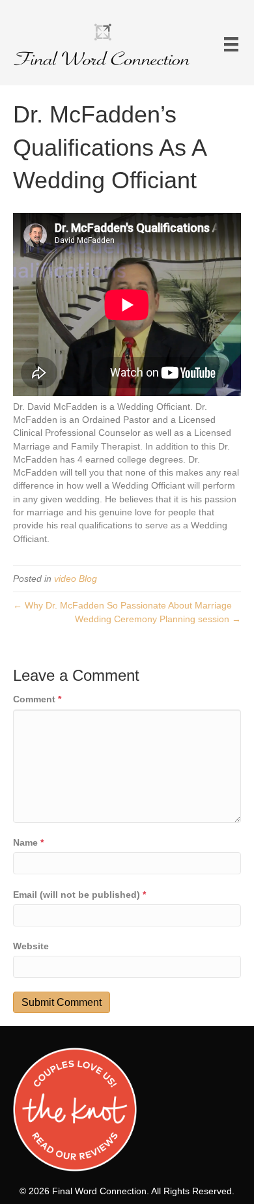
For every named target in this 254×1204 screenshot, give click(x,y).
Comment (37, 699)
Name (28, 842)
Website (31, 946)
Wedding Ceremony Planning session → (158, 619)
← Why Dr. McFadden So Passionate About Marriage (122, 605)
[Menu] (231, 44)
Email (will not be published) (79, 894)
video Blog (75, 578)
